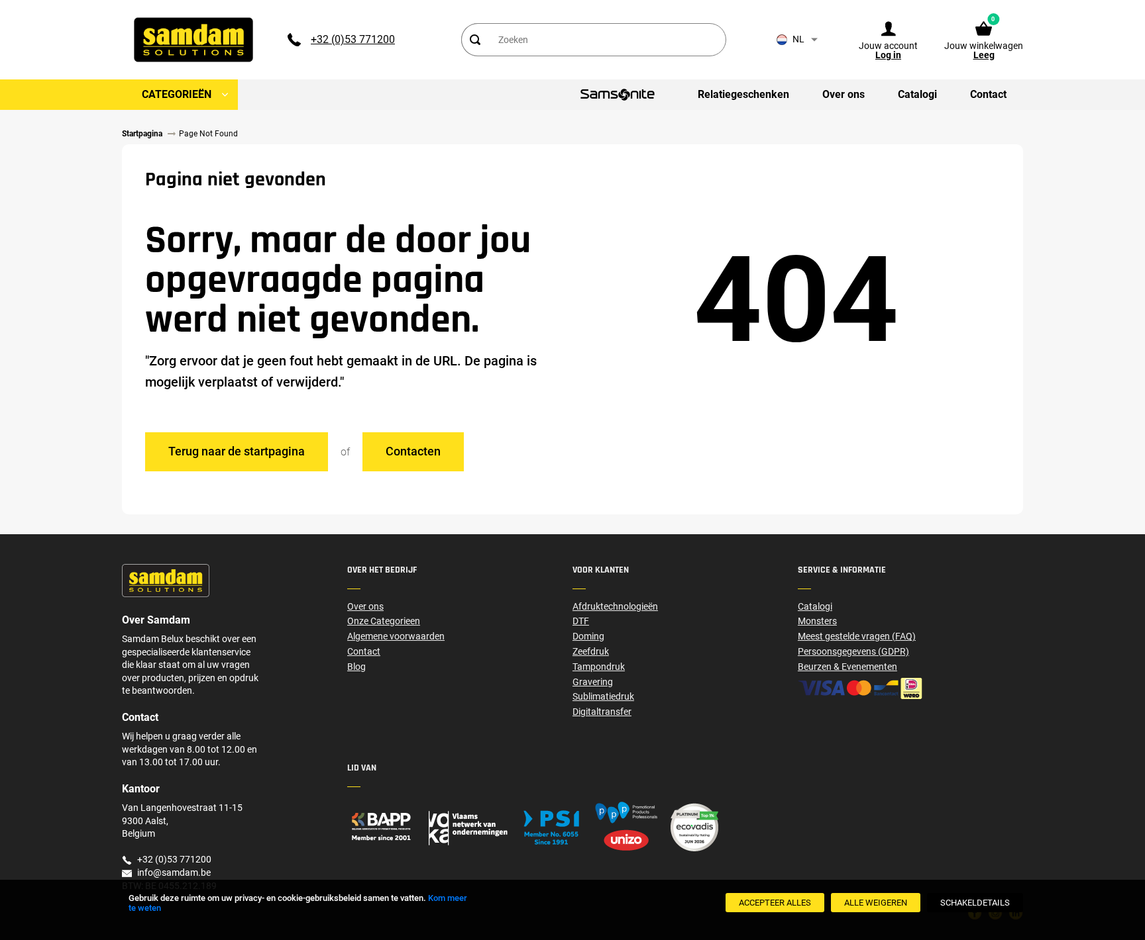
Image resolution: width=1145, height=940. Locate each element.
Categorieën (176, 94)
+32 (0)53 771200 (353, 39)
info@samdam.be (174, 872)
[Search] (475, 39)
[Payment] (910, 688)
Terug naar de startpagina (236, 451)
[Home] (459, 827)
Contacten (413, 451)
